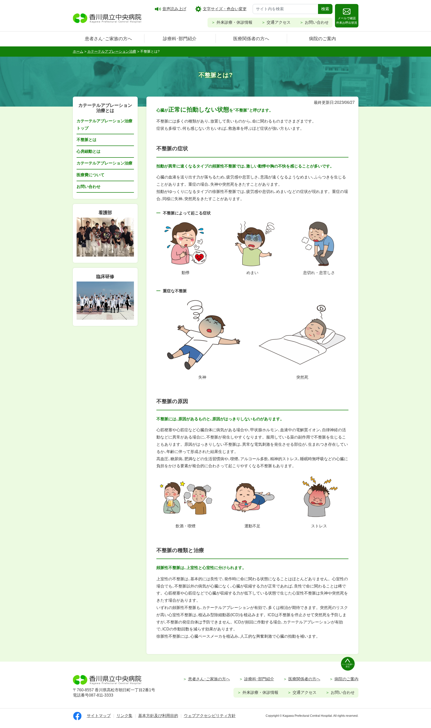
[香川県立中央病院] (107, 17)
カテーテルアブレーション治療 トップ (104, 124)
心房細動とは (89, 151)
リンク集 (124, 716)
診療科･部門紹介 (180, 38)
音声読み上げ (174, 9)
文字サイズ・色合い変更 (225, 9)
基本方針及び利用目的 (158, 716)
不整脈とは (87, 140)
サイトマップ (99, 716)
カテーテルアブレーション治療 (104, 163)
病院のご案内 (322, 38)
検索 (325, 9)
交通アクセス (279, 22)
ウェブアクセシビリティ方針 (210, 716)
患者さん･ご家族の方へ (108, 38)
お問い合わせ (317, 22)
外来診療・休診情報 (234, 22)
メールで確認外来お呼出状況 (346, 20)
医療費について (91, 175)
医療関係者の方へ (251, 38)
